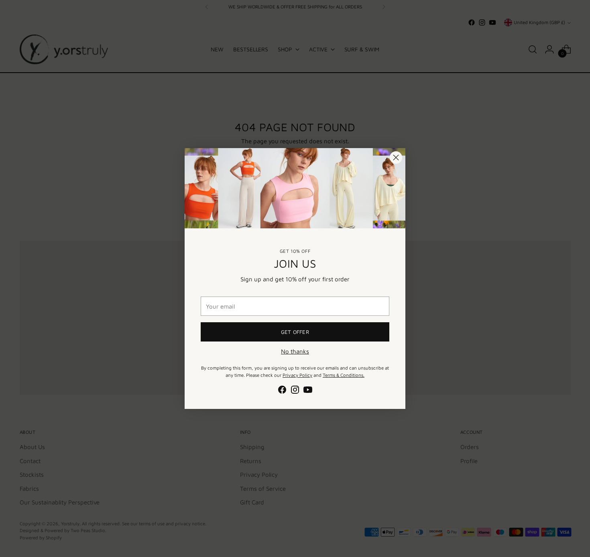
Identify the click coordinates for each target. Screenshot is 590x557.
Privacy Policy (297, 375)
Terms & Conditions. (343, 375)
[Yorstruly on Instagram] (295, 391)
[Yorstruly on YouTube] (308, 391)
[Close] (396, 157)
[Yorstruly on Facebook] (282, 391)
